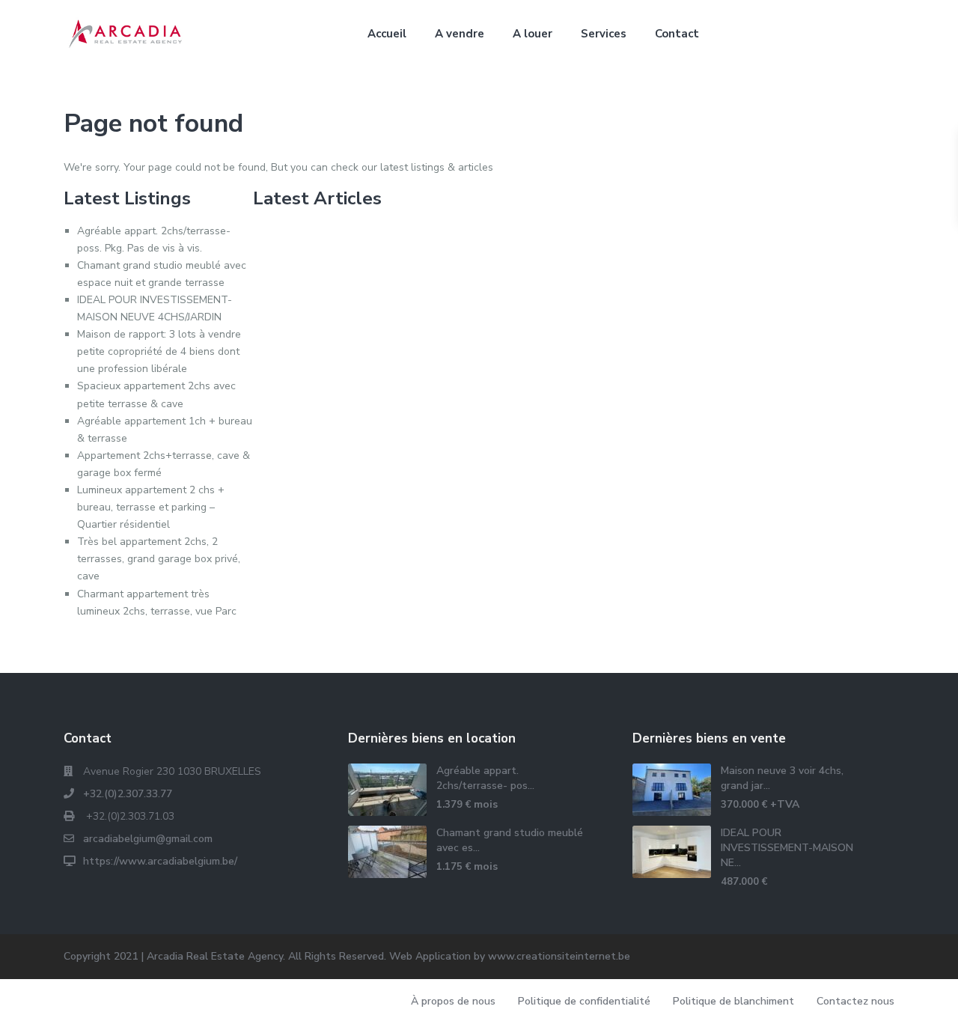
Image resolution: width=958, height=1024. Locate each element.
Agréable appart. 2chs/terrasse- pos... (485, 778)
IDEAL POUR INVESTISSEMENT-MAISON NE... (787, 848)
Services (603, 33)
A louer (532, 33)
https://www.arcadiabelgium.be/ (160, 861)
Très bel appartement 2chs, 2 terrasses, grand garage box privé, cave (158, 558)
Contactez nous (855, 1001)
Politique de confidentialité (584, 1001)
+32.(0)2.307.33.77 (127, 794)
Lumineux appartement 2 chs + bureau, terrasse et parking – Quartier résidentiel (151, 507)
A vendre (459, 33)
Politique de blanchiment (733, 1001)
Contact (677, 33)
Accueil (386, 33)
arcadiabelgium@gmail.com (148, 839)
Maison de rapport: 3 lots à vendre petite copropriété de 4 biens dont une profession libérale (159, 351)
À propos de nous (453, 1001)
